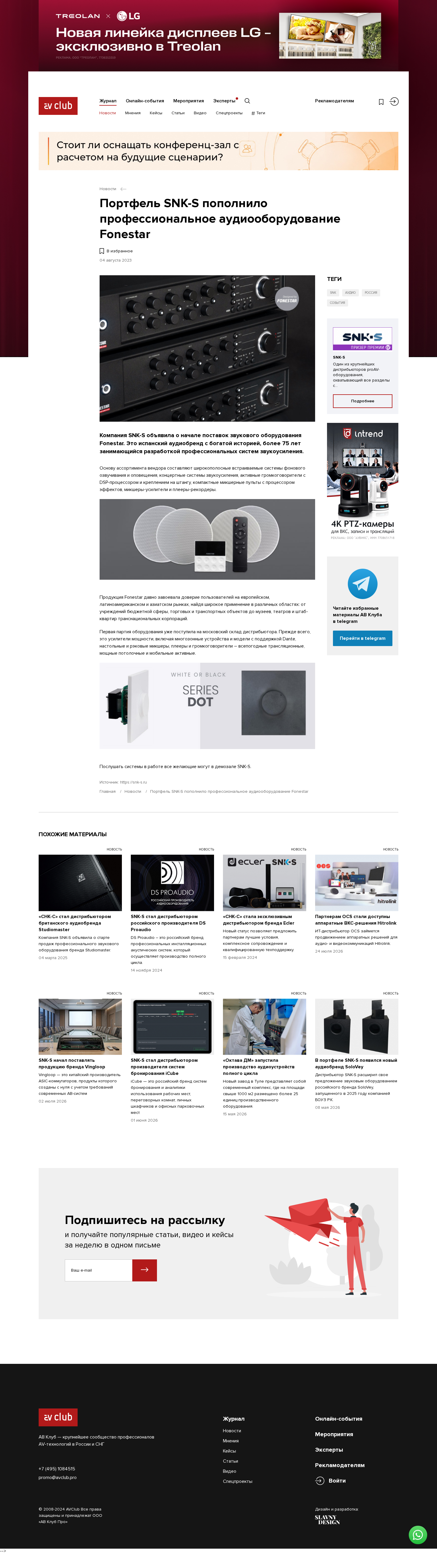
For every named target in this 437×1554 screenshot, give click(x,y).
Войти (337, 1480)
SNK (333, 293)
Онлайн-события (145, 101)
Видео (200, 112)
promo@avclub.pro (58, 1477)
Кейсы (156, 112)
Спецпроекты (229, 112)
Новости (107, 112)
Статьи (178, 112)
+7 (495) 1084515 (57, 1469)
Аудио (350, 293)
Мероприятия (188, 101)
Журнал (108, 101)
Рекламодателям (334, 101)
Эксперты (224, 101)
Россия (371, 293)
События (337, 303)
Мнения (133, 112)
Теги (260, 112)
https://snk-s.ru (133, 782)
